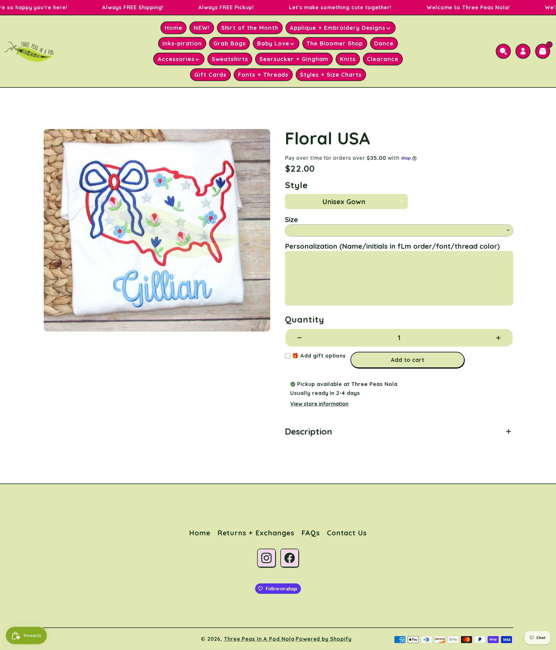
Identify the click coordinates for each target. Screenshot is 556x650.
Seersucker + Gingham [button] (293, 59)
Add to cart (407, 359)
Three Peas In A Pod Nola (259, 639)
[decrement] (299, 337)
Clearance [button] (382, 59)
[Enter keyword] (503, 51)
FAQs (310, 532)
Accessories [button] (176, 59)
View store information (319, 403)
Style (296, 185)
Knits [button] (348, 59)
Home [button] (173, 27)
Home (200, 532)
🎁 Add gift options (318, 355)
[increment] (498, 337)
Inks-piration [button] (182, 43)
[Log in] (523, 51)
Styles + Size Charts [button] (331, 74)
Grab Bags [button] (229, 43)
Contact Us (347, 532)
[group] (157, 230)
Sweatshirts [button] (230, 59)
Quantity (304, 319)
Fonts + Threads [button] (263, 74)
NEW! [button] (202, 27)
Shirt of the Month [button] (249, 27)
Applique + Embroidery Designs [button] (337, 27)
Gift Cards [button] (210, 74)
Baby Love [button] (273, 43)
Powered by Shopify (324, 639)
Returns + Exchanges (256, 532)
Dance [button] (384, 43)
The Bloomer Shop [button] (334, 43)
